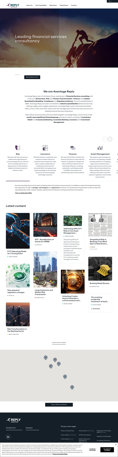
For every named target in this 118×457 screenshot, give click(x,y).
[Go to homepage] (14, 5)
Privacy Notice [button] (68, 435)
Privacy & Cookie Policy (60, 454)
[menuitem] (29, 5)
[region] (59, 450)
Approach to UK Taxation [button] (104, 436)
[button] (32, 77)
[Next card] (110, 139)
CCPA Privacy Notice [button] (85, 435)
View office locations (59, 404)
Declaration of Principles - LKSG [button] (104, 431)
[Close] (116, 445)
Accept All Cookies (107, 449)
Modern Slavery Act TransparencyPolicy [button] (84, 440)
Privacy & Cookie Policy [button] (67, 430)
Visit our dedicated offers (23, 193)
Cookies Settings (92, 449)
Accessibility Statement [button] (103, 440)
